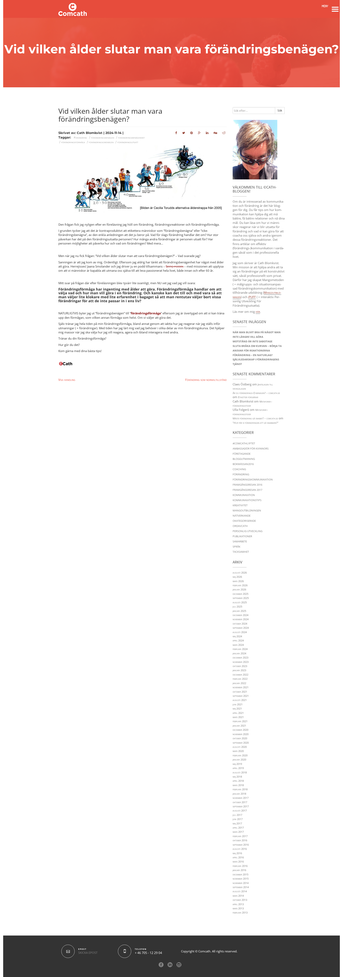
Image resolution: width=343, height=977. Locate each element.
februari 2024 (240, 649)
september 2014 (241, 887)
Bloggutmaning (244, 459)
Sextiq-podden (174, 266)
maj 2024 (237, 636)
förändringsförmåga (73, 142)
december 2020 (240, 730)
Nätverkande (242, 515)
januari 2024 (239, 653)
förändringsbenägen (102, 137)
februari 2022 (240, 679)
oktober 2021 (240, 691)
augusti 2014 (240, 891)
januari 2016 (239, 870)
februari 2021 (240, 721)
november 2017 (241, 798)
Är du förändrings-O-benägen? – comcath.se (256, 393)
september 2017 (241, 806)
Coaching (239, 469)
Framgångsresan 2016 (247, 484)
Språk (236, 546)
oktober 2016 (240, 840)
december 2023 (240, 657)
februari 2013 (240, 912)
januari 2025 (239, 611)
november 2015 (241, 878)
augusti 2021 (240, 700)
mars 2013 (238, 908)
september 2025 (241, 598)
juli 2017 (237, 815)
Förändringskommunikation (253, 479)
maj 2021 (237, 708)
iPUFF (252, 297)
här (258, 312)
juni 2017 (238, 819)
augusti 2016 (240, 849)
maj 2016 (237, 853)
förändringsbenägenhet (131, 137)
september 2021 (241, 696)
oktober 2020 (240, 738)
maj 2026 (237, 576)
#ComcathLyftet (244, 443)
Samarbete (240, 541)
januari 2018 (239, 793)
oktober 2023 (240, 666)
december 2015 (240, 874)
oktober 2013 (240, 900)
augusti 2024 (240, 632)
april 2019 (238, 768)
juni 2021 (238, 704)
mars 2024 (238, 645)
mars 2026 (238, 581)
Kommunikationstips (247, 500)
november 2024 (241, 619)
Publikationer (242, 536)
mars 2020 (238, 751)
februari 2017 (240, 836)
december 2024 (240, 615)
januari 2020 (239, 759)
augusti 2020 (240, 747)
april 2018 (238, 781)
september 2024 (241, 628)
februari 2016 (240, 866)
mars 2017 (238, 832)
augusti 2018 (240, 772)
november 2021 (241, 687)
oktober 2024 (240, 623)
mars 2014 (238, 895)
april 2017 (238, 827)
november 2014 (241, 883)
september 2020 (241, 742)
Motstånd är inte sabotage (252, 341)
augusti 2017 (240, 810)
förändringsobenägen (101, 142)
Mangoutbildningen (247, 510)
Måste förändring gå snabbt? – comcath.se (255, 418)
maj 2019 (237, 764)
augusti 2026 (240, 572)
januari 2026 (239, 589)
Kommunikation (244, 495)
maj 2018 (237, 776)
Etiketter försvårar (248, 397)
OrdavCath (240, 526)
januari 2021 (239, 725)
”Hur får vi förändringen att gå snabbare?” (255, 422)
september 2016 (241, 844)
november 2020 (241, 734)
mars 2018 (238, 785)
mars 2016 (238, 861)
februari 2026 (240, 585)
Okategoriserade (244, 521)
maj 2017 (237, 823)
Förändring (80, 137)
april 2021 (238, 713)
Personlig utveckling (247, 531)
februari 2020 (240, 755)
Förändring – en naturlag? (253, 355)
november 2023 (241, 662)
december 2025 (240, 594)
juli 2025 (237, 606)
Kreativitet (240, 505)
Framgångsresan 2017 (247, 490)
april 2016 (238, 857)
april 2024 (238, 640)
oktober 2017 (240, 802)
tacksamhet (241, 551)
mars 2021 (238, 717)
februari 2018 (240, 789)
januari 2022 (239, 683)
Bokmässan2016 (243, 464)
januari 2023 (239, 670)
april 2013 (238, 904)
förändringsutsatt (127, 142)
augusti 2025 (240, 602)
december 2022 (240, 674)
